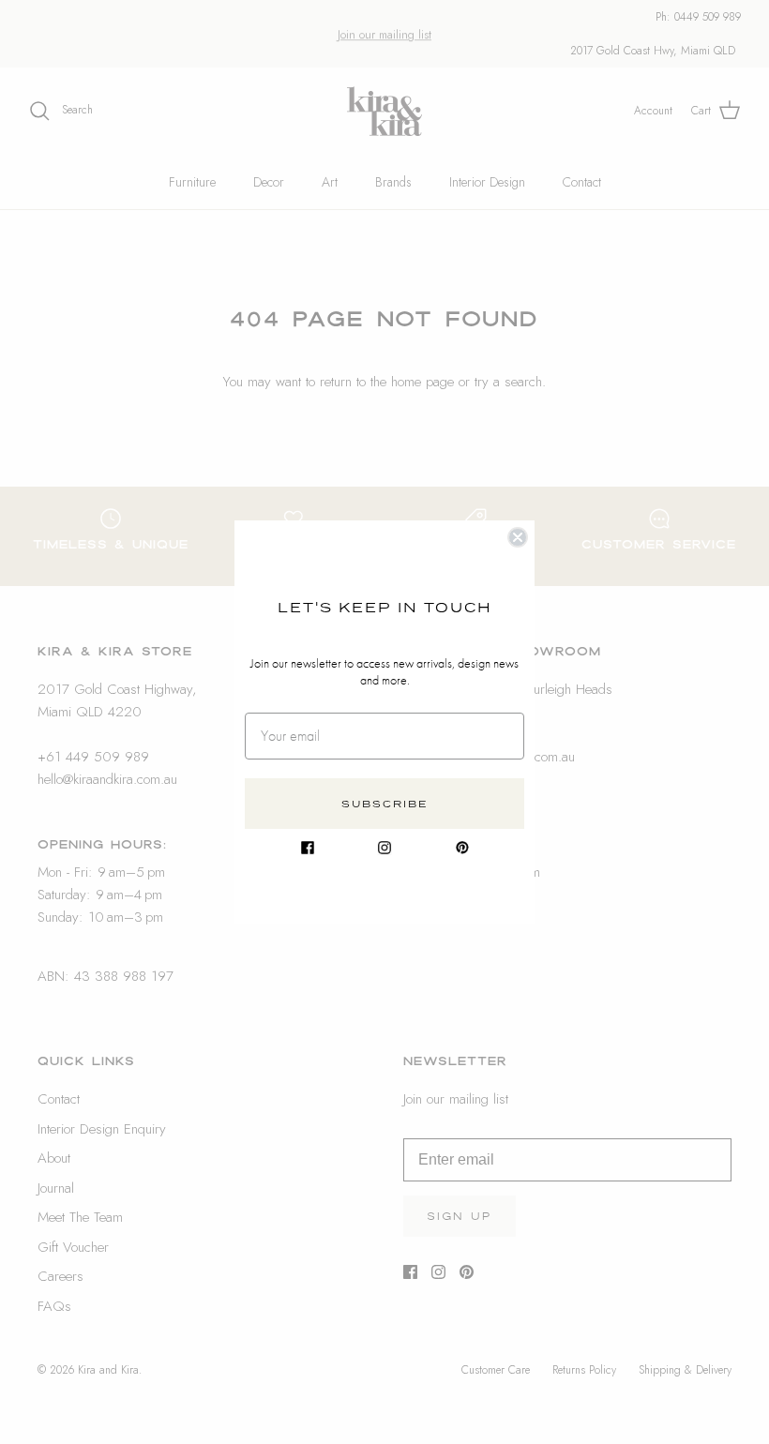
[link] (307, 847)
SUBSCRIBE (385, 803)
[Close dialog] (517, 537)
